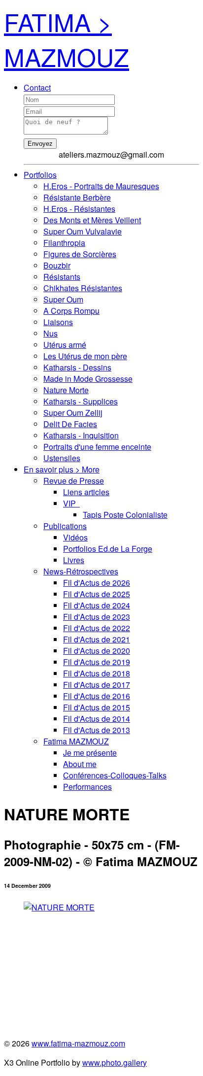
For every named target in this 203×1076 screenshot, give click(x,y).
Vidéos (75, 537)
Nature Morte (66, 390)
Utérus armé (64, 344)
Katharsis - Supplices (80, 401)
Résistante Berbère (77, 197)
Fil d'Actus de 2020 (96, 650)
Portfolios (40, 174)
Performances (87, 786)
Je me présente (90, 752)
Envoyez (40, 143)
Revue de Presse (73, 480)
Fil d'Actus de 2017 (96, 684)
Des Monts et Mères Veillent (92, 220)
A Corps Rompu (71, 310)
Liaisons (58, 322)
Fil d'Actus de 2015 (96, 707)
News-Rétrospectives (80, 571)
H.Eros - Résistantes (79, 208)
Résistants (61, 276)
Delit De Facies (70, 424)
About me (80, 764)
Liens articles (86, 492)
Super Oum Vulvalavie (82, 231)
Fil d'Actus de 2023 (96, 616)
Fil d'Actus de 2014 (96, 718)
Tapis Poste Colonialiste (125, 514)
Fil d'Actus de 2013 (96, 730)
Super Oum (63, 299)
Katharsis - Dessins (77, 367)
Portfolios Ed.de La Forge (107, 548)
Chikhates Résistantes (82, 288)
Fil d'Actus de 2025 (96, 594)
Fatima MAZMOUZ (76, 741)
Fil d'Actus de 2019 (96, 662)
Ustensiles (61, 458)
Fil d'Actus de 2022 (96, 628)
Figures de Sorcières (79, 254)
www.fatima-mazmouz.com (78, 1043)
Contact (37, 87)
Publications (65, 526)
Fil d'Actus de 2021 (96, 639)
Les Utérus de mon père (85, 356)
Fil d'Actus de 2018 (96, 673)
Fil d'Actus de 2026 (96, 582)
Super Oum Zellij (72, 412)
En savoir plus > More (62, 469)
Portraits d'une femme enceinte (97, 446)
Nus (50, 333)
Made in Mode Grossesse (88, 378)
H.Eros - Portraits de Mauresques (101, 186)
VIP (71, 503)
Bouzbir (56, 265)
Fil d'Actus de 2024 (96, 605)
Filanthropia (64, 242)
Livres (73, 560)
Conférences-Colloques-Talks (115, 775)
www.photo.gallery (114, 1062)
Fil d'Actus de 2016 (96, 696)
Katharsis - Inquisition (81, 435)
